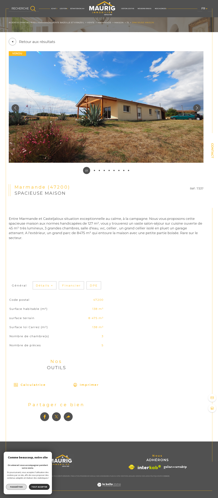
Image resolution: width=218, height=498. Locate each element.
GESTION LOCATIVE (127, 8)
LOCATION (63, 8)
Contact (212, 150)
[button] (197, 108)
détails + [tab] (44, 285)
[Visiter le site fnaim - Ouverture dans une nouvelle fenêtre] (131, 467)
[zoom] (106, 161)
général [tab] (19, 285)
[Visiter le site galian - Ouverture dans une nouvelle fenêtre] (175, 467)
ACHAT (53, 8)
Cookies (166, 476)
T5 (128, 22)
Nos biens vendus (144, 8)
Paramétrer (16, 487)
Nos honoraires (102, 476)
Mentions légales (128, 476)
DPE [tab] (94, 285)
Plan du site (115, 476)
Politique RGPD (156, 476)
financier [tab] (71, 285)
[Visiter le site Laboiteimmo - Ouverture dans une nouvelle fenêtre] (109, 488)
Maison (119, 22)
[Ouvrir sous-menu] (57, 8)
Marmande (104, 22)
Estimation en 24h (77, 8)
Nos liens (145, 476)
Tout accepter (39, 487)
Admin (138, 476)
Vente (90, 22)
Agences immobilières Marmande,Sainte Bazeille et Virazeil (46, 22)
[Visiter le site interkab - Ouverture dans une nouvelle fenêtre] (149, 467)
